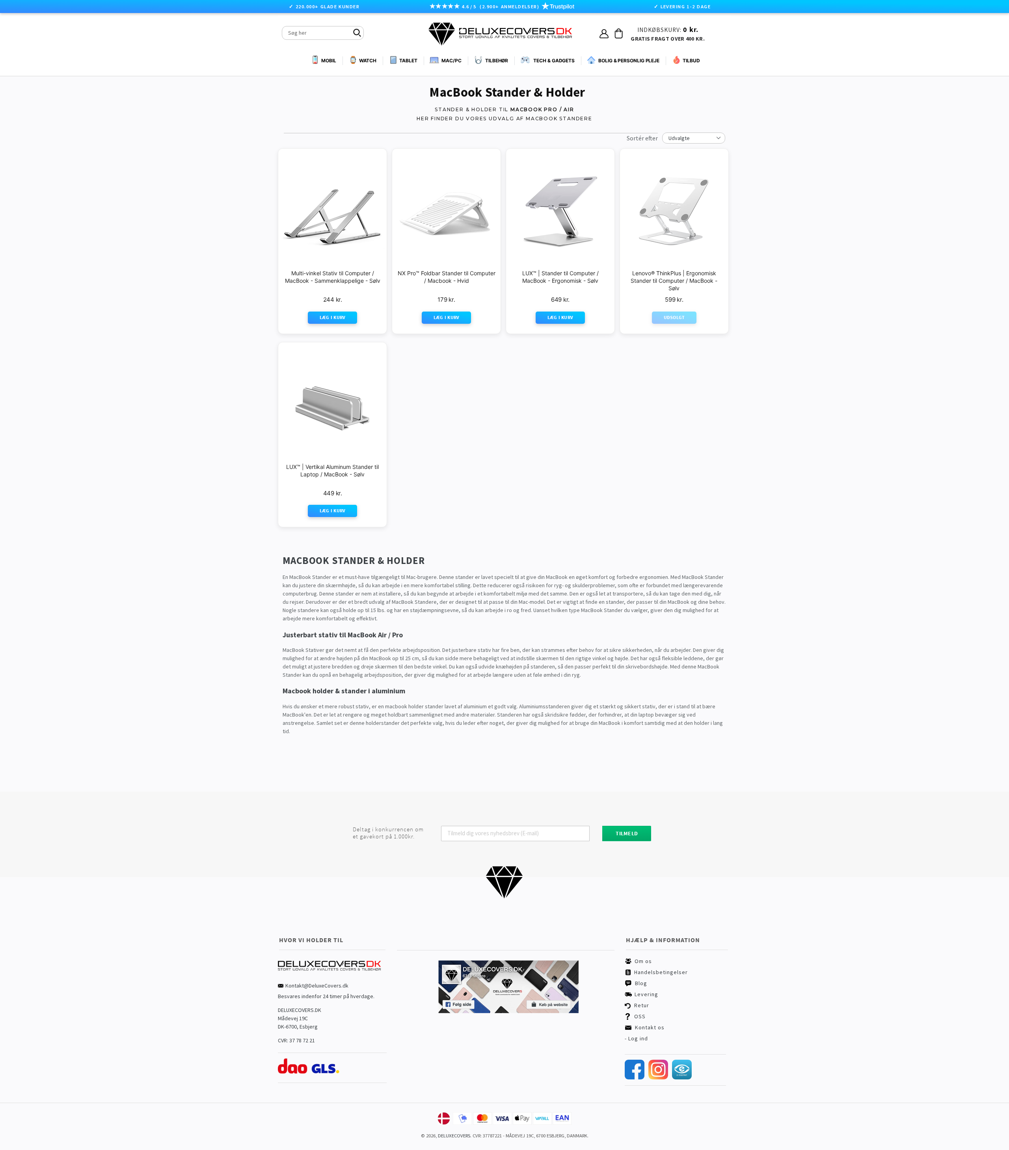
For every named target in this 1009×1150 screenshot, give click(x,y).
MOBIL (328, 61)
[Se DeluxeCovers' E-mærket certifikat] (682, 1077)
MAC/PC (451, 60)
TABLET (408, 60)
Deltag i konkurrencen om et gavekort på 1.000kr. (388, 833)
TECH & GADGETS (554, 60)
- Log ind (636, 1038)
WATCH (368, 60)
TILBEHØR (496, 60)
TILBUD (691, 60)
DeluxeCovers (454, 1136)
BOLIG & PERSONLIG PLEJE (628, 60)
